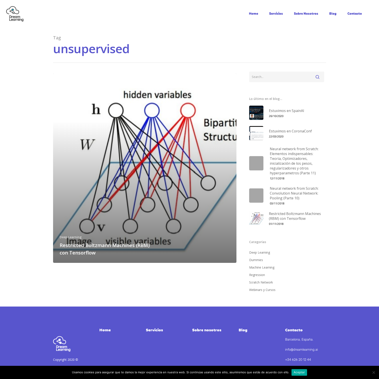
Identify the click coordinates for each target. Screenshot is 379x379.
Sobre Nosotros (306, 13)
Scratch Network (261, 282)
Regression (257, 275)
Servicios (276, 13)
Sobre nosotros (206, 330)
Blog (332, 13)
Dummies (256, 260)
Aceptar (299, 372)
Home (253, 13)
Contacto (354, 13)
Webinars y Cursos (262, 290)
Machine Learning (261, 267)
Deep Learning (71, 237)
